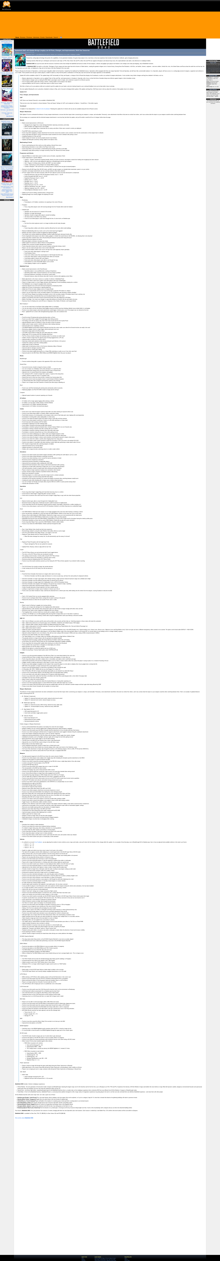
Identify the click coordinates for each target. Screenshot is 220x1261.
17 (209, 69)
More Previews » (9, 197)
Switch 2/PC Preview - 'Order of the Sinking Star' (7, 187)
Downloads (49, 37)
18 (211, 69)
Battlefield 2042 (213, 75)
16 (207, 69)
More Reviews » (9, 116)
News (83, 1258)
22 (219, 69)
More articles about (24, 1118)
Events (42, 37)
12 (213, 68)
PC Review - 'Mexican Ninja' (7, 88)
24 (209, 71)
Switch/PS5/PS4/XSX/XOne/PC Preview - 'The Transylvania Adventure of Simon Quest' (7, 168)
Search (56, 37)
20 (215, 69)
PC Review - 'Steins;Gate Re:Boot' (7, 113)
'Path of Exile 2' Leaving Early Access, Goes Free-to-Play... (105, 1259)
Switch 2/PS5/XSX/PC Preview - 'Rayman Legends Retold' (7, 194)
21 (217, 69)
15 (219, 68)
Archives (83, 1259)
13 (215, 68)
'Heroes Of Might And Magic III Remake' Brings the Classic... (106, 1258)
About (126, 1258)
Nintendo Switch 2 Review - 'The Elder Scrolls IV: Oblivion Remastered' (7, 106)
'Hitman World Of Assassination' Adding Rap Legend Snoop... (106, 1260)
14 (217, 68)
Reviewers (83, 1260)
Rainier (17, 52)
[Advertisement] (110, 24)
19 (213, 69)
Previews (29, 37)
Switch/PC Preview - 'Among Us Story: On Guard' (7, 184)
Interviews (36, 37)
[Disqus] (110, 1142)
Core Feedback (38, 842)
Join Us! (126, 1259)
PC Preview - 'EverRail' (7, 152)
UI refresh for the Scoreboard (42, 108)
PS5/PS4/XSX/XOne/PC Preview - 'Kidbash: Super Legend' (7, 190)
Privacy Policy (127, 1260)
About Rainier (213, 89)
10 (209, 68)
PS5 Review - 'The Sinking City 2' (7, 110)
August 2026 (213, 62)
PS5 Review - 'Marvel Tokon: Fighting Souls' (7, 103)
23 (207, 71)
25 (211, 71)
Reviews (22, 37)
